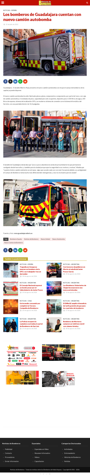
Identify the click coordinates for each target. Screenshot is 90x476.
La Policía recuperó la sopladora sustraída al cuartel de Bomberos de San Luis (31, 324)
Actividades (68, 449)
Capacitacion (39, 461)
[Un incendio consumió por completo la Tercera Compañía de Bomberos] (10, 306)
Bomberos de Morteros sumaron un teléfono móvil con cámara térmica (73, 324)
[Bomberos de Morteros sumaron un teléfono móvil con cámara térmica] (54, 324)
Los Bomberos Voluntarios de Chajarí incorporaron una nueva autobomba (74, 287)
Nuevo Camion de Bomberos (13, 242)
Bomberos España (16, 239)
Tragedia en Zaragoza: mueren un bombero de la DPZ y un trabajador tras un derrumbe (30, 270)
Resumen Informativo (42, 453)
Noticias (6, 10)
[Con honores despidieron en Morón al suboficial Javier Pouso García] (54, 270)
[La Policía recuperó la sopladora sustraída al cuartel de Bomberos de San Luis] (10, 324)
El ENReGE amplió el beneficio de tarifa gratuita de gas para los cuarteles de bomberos (74, 305)
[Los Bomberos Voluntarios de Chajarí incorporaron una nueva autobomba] (54, 288)
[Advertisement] (22, 405)
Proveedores (9, 457)
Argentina (75, 264)
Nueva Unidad (45, 239)
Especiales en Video (42, 449)
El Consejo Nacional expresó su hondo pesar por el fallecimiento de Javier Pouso (31, 287)
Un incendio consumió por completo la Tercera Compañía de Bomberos (30, 305)
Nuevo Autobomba (58, 239)
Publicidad (8, 449)
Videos (37, 457)
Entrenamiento (69, 453)
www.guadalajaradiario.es (23, 233)
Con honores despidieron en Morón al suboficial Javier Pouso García (74, 269)
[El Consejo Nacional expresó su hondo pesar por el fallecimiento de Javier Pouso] (10, 288)
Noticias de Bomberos (31, 239)
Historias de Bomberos (72, 457)
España (14, 10)
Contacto (8, 453)
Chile (30, 301)
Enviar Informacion (12, 461)
